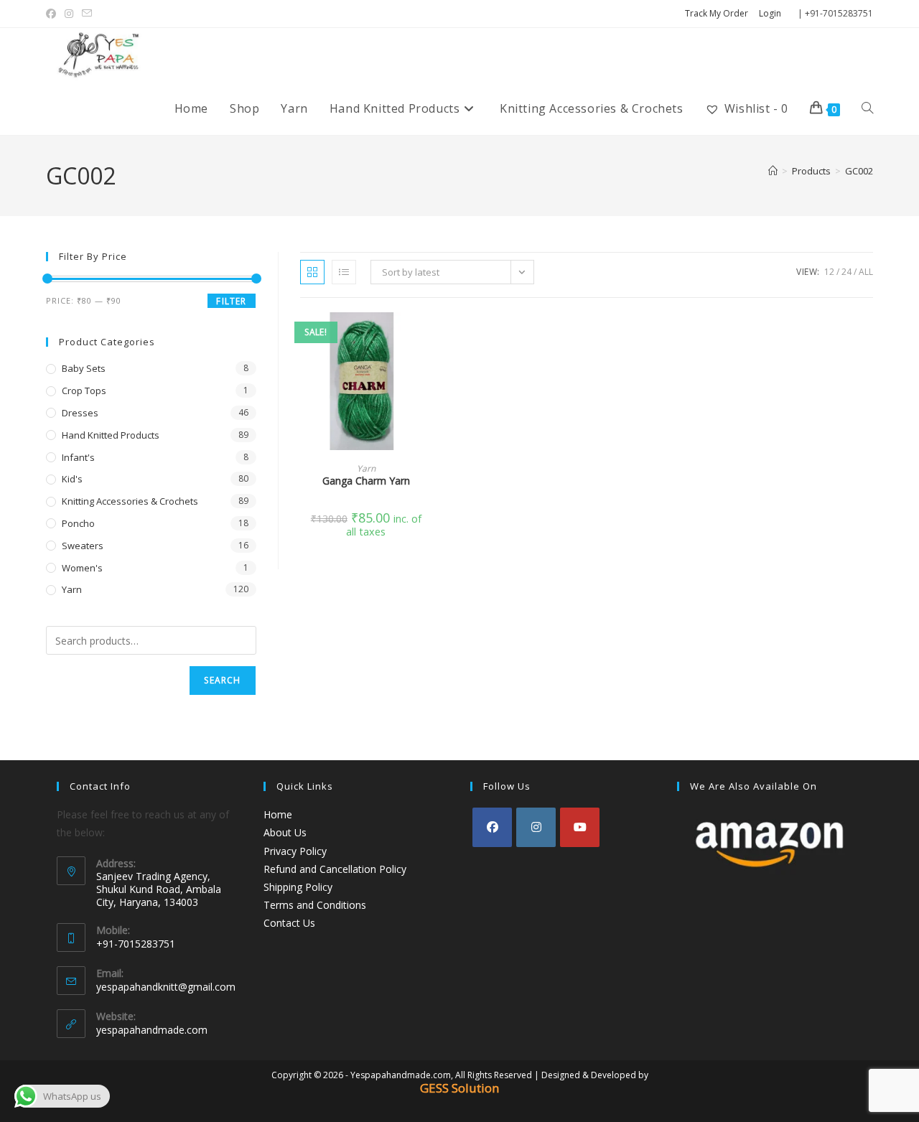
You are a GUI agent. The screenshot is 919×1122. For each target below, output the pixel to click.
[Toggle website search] (867, 108)
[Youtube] (580, 827)
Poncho (78, 523)
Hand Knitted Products (110, 435)
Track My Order (716, 13)
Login (770, 13)
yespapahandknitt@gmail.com (165, 987)
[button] (428, 374)
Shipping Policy (297, 887)
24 (846, 272)
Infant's (78, 457)
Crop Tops (84, 390)
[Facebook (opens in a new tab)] (53, 13)
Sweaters (82, 545)
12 (829, 272)
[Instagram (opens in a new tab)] (69, 13)
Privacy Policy (295, 851)
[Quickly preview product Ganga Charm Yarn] (428, 337)
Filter (231, 301)
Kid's (72, 478)
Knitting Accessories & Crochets (130, 501)
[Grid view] (312, 272)
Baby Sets (84, 368)
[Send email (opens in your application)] (87, 13)
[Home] (773, 170)
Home (277, 814)
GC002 (859, 170)
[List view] (344, 272)
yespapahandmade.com (151, 1030)
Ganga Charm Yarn (366, 480)
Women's (82, 567)
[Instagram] (536, 827)
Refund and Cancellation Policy (334, 869)
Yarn (366, 468)
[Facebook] (492, 827)
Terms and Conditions (314, 905)
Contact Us (289, 923)
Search (222, 680)
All (866, 272)
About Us (285, 832)
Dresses (80, 412)
